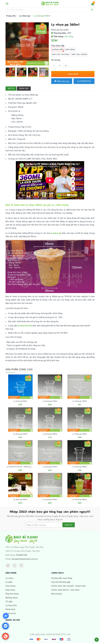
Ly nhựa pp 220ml (50, 467)
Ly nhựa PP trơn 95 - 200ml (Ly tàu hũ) (22, 467)
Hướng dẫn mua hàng (61, 578)
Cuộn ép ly (10, 613)
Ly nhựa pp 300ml (80, 467)
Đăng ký (68, 525)
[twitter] (7, 565)
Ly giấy (8, 582)
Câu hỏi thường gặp (61, 582)
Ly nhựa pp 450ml (50, 499)
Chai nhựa (10, 586)
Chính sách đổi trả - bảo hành (65, 590)
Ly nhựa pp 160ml (20, 434)
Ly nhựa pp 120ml (50, 401)
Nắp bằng (70, 50)
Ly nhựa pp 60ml (20, 401)
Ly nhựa (9, 578)
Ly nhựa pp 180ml (50, 434)
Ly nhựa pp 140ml (80, 401)
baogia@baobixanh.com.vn (25, 559)
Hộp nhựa (10, 590)
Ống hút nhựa (12, 594)
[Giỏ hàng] (92, 4)
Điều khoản (56, 594)
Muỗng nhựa (11, 598)
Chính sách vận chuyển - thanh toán (68, 586)
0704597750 (85, 81)
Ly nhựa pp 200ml (80, 434)
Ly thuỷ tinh (11, 605)
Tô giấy (9, 602)
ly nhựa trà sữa (24, 326)
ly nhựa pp (56, 233)
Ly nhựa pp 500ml (80, 499)
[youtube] (21, 565)
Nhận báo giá (62, 81)
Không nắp (57, 50)
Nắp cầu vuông (79, 54)
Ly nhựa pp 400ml (20, 499)
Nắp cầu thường (61, 54)
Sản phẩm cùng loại (19, 369)
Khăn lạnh (10, 609)
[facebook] (14, 565)
